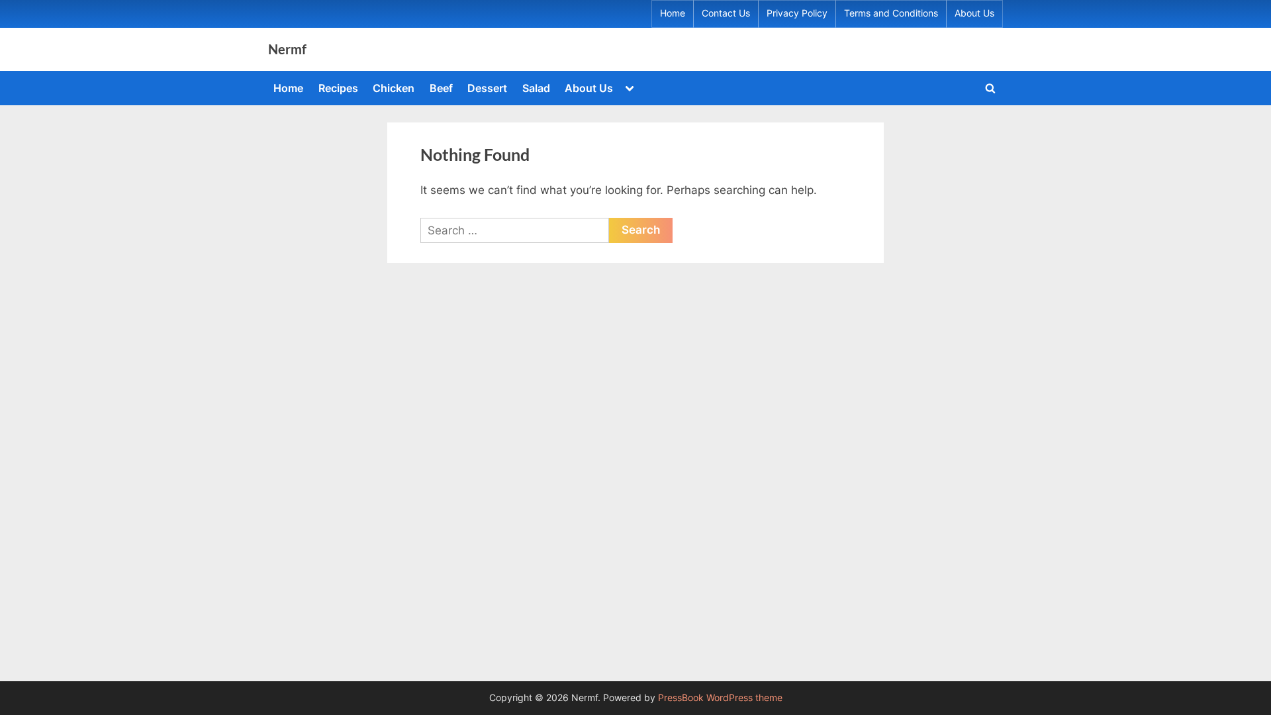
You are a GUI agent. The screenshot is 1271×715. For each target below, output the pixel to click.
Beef (441, 88)
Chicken (393, 88)
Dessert (487, 88)
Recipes (338, 88)
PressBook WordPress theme (720, 697)
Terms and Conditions (891, 13)
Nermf (287, 49)
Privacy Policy (797, 13)
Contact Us (726, 13)
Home (672, 13)
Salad (536, 88)
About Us (974, 13)
